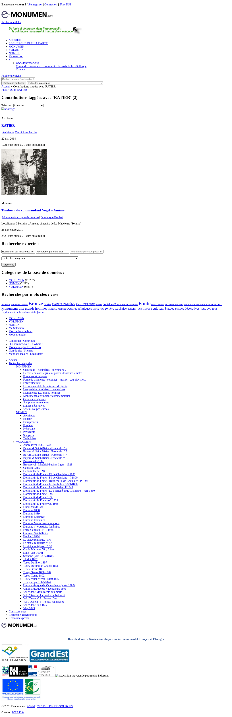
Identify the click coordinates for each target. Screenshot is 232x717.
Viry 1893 (29, 608)
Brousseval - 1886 (33, 461)
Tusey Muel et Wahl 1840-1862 (41, 578)
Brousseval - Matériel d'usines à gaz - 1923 (47, 464)
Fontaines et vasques (126, 304)
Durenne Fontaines (34, 520)
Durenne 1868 (31, 510)
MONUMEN (16, 46)
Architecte (8, 132)
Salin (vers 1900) (33, 552)
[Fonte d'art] (5, 675)
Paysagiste (29, 431)
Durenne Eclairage (34, 516)
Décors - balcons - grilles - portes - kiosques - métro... (53, 373)
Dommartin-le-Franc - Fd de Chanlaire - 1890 (49, 474)
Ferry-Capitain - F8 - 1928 (38, 529)
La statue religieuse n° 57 (37, 542)
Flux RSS (65, 4)
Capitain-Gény (31, 467)
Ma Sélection (16, 328)
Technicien (29, 438)
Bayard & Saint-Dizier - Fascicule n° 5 (45, 457)
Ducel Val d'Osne (33, 506)
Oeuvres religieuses (79, 308)
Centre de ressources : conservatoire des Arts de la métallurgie (51, 66)
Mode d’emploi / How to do (25, 347)
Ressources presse (19, 618)
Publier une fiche (11, 22)
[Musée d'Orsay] (18, 675)
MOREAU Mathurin (57, 309)
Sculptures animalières (36, 402)
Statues (169, 308)
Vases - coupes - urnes (36, 408)
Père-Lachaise (118, 308)
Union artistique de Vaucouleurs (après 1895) (49, 585)
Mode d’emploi (17, 334)
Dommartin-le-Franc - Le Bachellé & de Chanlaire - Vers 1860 (59, 490)
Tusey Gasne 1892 (34, 575)
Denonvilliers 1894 (34, 471)
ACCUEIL (15, 40)
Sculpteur (157, 308)
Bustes (47, 304)
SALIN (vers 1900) (138, 308)
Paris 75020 (100, 308)
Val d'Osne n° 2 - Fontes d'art (40, 598)
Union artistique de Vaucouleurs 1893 (44, 588)
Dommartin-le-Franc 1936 (38, 497)
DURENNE (89, 304)
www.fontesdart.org (27, 62)
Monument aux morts (174, 304)
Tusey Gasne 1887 (34, 569)
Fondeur (28, 425)
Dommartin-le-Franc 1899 (38, 493)
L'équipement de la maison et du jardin (45, 386)
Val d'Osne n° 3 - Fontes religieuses (43, 601)
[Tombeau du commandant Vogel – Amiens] (24, 193)
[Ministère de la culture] (32, 675)
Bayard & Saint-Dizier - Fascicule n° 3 (45, 451)
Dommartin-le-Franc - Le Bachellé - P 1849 (48, 487)
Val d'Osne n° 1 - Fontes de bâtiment (44, 595)
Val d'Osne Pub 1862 (35, 604)
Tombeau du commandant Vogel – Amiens (33, 210)
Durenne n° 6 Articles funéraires (41, 526)
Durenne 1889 (31, 513)
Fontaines (108, 304)
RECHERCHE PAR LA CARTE (28, 43)
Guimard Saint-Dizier (35, 533)
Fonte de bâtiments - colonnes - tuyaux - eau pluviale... (54, 379)
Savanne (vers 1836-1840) (38, 555)
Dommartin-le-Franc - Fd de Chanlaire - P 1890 (50, 477)
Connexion (50, 4)
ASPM (31, 706)
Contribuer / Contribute (22, 340)
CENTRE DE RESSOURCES (55, 706)
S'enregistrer (35, 4)
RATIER (8, 125)
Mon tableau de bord (20, 331)
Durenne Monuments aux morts (41, 523)
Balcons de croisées (19, 304)
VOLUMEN (16, 49)
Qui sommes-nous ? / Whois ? (26, 344)
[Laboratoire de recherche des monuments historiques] (46, 675)
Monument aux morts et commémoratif (203, 304)
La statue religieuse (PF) (37, 539)
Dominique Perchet (26, 132)
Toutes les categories (20, 363)
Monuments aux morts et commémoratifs (46, 395)
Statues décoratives (187, 308)
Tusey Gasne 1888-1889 (37, 572)
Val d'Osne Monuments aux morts (42, 591)
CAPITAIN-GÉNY (63, 304)
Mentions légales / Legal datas (26, 353)
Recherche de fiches (13, 83)
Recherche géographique (23, 614)
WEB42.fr (18, 712)
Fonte (144, 303)
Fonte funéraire (32, 382)
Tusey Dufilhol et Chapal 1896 (41, 565)
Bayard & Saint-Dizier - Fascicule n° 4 (45, 454)
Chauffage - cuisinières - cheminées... (44, 369)
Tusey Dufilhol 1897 (35, 562)
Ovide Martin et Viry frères (38, 549)
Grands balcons (157, 305)
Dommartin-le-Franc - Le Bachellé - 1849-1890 (50, 484)
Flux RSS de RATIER (14, 89)
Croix (79, 304)
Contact (20, 69)
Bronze (35, 303)
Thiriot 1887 (30, 559)
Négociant (29, 428)
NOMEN (14, 53)
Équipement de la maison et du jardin (22, 312)
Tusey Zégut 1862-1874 (37, 582)
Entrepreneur (30, 422)
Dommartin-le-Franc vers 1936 (41, 503)
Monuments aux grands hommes (20, 217)
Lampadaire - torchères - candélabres (44, 389)
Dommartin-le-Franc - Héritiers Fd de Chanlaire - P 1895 (55, 480)
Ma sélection (16, 56)
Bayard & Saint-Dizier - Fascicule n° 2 (45, 448)
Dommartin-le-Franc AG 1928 (40, 500)
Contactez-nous (17, 611)
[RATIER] (8, 109)
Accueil (5, 86)
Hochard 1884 (31, 536)
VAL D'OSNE (208, 308)
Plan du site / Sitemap (21, 350)
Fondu (99, 304)
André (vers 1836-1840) (37, 444)
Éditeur (27, 418)
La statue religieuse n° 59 (37, 546)
